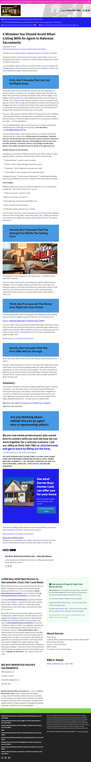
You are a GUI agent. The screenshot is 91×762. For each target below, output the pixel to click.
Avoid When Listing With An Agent (29, 53)
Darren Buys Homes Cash (59, 608)
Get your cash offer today (46, 510)
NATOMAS (43, 464)
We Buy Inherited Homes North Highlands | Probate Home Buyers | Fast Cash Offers (21, 743)
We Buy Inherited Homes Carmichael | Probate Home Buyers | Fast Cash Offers (21, 717)
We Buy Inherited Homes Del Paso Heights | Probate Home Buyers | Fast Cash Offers (21, 726)
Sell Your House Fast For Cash (61, 602)
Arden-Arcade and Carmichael (45, 540)
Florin (9, 616)
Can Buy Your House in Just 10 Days (15, 452)
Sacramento (18, 540)
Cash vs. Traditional (10, 321)
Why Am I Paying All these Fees (25, 332)
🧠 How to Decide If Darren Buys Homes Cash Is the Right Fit (58, 25)
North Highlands (12, 618)
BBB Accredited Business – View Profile (60, 664)
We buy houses (7, 540)
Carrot (86, 732)
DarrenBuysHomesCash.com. (16, 130)
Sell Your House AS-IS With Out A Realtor (33, 403)
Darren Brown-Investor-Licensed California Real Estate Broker (25, 49)
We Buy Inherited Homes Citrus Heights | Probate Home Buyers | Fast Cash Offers (21, 722)
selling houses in (12, 68)
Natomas (45, 53)
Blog (2, 730)
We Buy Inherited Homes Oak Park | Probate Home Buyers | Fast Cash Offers (22, 748)
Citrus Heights (28, 540)
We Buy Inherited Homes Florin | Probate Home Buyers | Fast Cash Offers (21, 734)
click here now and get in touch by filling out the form (30, 447)
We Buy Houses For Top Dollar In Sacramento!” (18, 338)
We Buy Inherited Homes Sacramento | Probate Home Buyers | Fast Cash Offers (21, 753)
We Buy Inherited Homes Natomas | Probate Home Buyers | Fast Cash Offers (22, 739)
